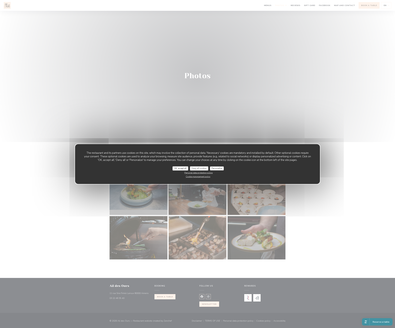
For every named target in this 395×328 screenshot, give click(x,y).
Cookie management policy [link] (198, 176)
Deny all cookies (199, 168)
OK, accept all (180, 168)
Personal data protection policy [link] (198, 172)
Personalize (217, 168)
